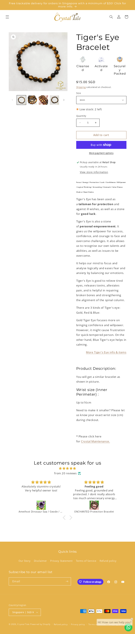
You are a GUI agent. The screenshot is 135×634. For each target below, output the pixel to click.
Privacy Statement (61, 560)
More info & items (106, 352)
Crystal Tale (23, 624)
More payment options (101, 153)
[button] (7, 17)
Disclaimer (40, 560)
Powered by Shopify (40, 624)
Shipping (81, 87)
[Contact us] (128, 627)
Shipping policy (116, 624)
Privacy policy (78, 624)
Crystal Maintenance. (95, 441)
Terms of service (97, 624)
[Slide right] (64, 100)
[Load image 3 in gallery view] (43, 100)
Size (78, 93)
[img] (67, 468)
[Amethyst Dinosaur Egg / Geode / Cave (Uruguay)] (41, 505)
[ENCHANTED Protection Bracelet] (94, 505)
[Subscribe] (67, 581)
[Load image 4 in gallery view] (54, 100)
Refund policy (108, 560)
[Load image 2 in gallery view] (32, 100)
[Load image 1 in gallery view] (21, 100)
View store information (94, 172)
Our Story (25, 560)
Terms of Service (86, 560)
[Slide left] (12, 100)
